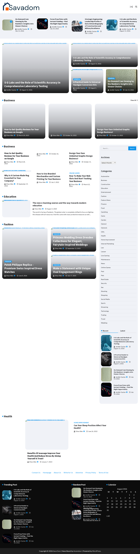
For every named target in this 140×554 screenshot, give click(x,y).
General (77, 79)
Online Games (74, 173)
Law (102, 247)
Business (104, 180)
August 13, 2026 (125, 31)
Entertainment (106, 192)
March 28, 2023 (24, 135)
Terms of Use (103, 472)
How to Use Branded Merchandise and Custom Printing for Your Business (49, 176)
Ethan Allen (9, 135)
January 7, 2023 (47, 462)
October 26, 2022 (71, 135)
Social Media (105, 299)
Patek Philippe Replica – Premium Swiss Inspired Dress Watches (23, 268)
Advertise (79, 472)
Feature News (105, 200)
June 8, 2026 (23, 276)
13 (121, 501)
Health (103, 236)
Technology (105, 311)
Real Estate (104, 279)
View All (133, 100)
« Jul (108, 516)
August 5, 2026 (119, 364)
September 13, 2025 (74, 248)
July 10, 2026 (87, 508)
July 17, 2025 (71, 276)
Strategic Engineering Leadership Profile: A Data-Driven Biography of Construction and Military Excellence (94, 23)
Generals (104, 228)
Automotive (105, 176)
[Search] (136, 6)
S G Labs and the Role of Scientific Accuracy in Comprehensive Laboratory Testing (128, 22)
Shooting (104, 291)
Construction (105, 184)
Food (103, 208)
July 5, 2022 (55, 182)
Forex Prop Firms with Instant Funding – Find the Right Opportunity (59, 21)
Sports (103, 303)
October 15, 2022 (117, 135)
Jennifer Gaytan (22, 29)
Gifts (102, 232)
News (103, 263)
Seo (102, 287)
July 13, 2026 (19, 31)
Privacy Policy (91, 472)
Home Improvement (108, 240)
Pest (102, 271)
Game (103, 216)
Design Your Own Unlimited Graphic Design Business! (81, 156)
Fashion (8, 261)
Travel (103, 319)
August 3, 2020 (52, 209)
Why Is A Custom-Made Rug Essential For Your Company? (16, 178)
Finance (103, 204)
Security (104, 283)
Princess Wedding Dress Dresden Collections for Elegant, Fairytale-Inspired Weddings (73, 241)
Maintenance (105, 259)
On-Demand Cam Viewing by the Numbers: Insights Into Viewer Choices (24, 22)
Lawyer (103, 251)
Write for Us (68, 472)
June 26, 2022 (92, 431)
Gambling (104, 212)
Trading (103, 315)
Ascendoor (78, 551)
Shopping (104, 295)
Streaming (104, 307)
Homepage (47, 472)
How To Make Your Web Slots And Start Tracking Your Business (80, 178)
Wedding (104, 323)
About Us (57, 472)
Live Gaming (105, 255)
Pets (102, 275)
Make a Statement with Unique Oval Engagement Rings (72, 270)
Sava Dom (57, 551)
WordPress (96, 551)
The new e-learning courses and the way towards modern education (59, 204)
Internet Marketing (107, 244)
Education (104, 188)
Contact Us (36, 472)
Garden (103, 220)
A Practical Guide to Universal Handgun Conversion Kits (86, 83)
